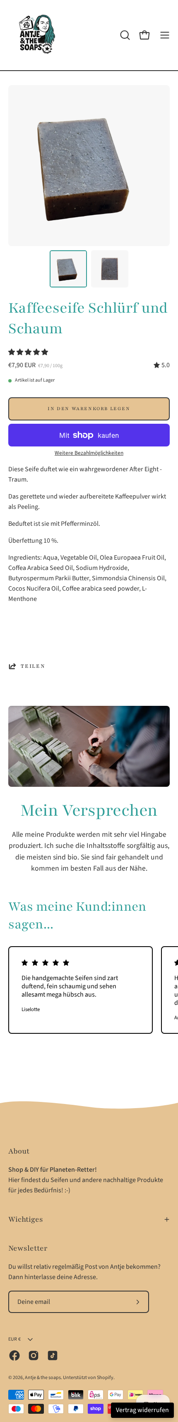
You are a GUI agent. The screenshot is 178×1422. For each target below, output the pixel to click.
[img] (162, 365)
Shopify (105, 1377)
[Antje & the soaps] (37, 35)
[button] (28, 352)
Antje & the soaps (43, 1377)
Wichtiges (25, 1219)
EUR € (14, 1339)
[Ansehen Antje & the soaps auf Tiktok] (52, 1355)
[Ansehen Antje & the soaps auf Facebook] (14, 1355)
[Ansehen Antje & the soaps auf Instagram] (33, 1355)
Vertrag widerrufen (142, 1410)
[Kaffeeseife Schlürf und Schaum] (68, 268)
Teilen (33, 666)
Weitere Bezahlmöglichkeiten (89, 453)
